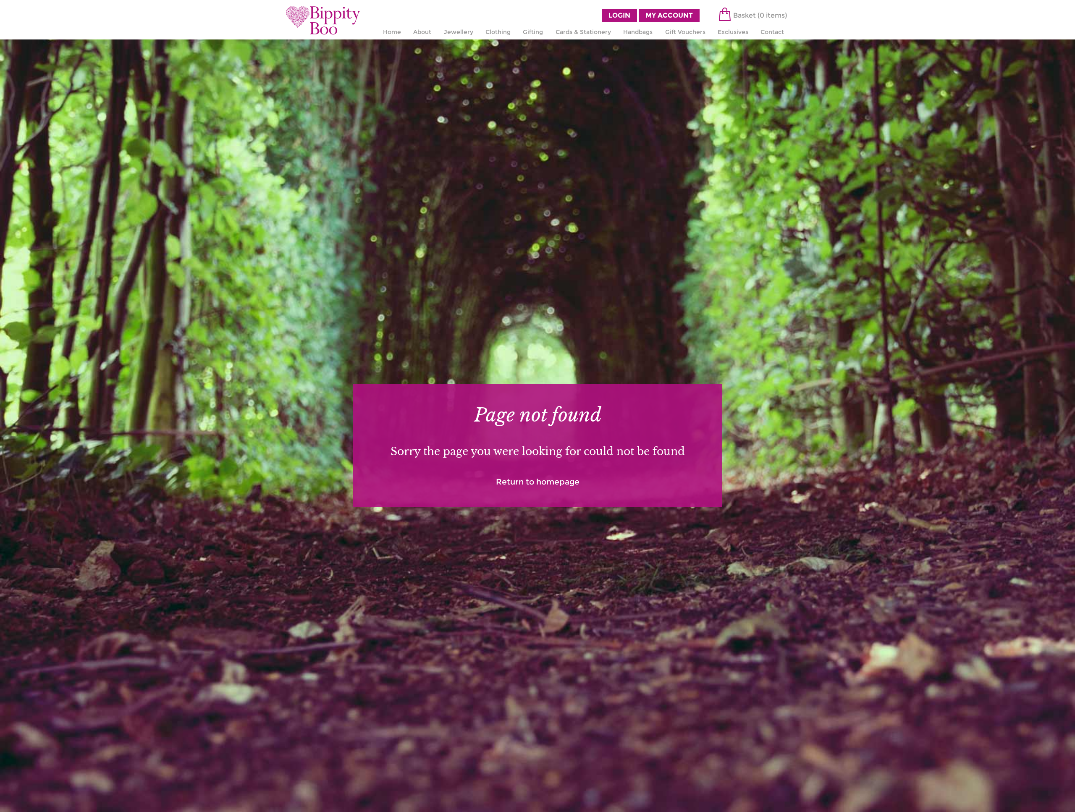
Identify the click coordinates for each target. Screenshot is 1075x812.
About (422, 32)
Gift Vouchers (685, 32)
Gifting (533, 32)
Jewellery (458, 32)
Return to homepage (537, 482)
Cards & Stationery (583, 32)
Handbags (638, 32)
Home (392, 32)
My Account (669, 15)
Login (619, 15)
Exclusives (733, 32)
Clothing (498, 32)
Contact (772, 32)
